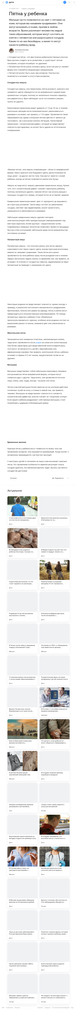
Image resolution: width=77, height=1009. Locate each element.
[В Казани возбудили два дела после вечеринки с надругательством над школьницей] (55, 607)
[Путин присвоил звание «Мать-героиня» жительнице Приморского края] (22, 957)
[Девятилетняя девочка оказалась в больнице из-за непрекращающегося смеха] (55, 511)
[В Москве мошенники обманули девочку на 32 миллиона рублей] (22, 893)
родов (38, 342)
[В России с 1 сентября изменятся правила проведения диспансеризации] (55, 702)
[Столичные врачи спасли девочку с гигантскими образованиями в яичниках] (22, 670)
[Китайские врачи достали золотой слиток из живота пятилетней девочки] (55, 861)
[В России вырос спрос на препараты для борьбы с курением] (22, 861)
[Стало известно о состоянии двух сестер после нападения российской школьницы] (22, 511)
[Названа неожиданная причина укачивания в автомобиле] (22, 798)
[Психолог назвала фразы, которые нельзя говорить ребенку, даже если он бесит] (55, 925)
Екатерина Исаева (21, 50)
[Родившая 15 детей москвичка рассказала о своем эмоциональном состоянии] (22, 607)
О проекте (40, 1007)
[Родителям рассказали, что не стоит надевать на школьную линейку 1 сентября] (22, 575)
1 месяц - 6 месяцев (28, 8)
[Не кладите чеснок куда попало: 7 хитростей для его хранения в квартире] (55, 989)
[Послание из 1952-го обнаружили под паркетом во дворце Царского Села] (55, 639)
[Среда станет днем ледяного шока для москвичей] (55, 798)
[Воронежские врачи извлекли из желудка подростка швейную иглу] (22, 830)
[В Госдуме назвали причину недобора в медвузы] (55, 766)
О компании (9, 1007)
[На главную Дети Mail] (11, 2)
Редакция (47, 1007)
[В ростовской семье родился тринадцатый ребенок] (55, 957)
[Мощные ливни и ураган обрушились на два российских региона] (22, 989)
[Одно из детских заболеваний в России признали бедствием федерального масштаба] (22, 925)
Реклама (17, 1007)
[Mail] (7, 2)
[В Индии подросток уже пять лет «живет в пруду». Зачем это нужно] (55, 543)
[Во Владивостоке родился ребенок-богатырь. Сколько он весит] (22, 543)
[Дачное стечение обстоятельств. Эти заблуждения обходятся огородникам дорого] (55, 893)
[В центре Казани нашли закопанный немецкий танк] (22, 766)
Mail (3, 1007)
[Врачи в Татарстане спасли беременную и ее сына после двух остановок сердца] (22, 702)
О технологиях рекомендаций (60, 1007)
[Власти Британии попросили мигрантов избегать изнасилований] (22, 734)
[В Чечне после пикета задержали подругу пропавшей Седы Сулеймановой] (22, 639)
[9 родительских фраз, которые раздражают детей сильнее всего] (55, 670)
